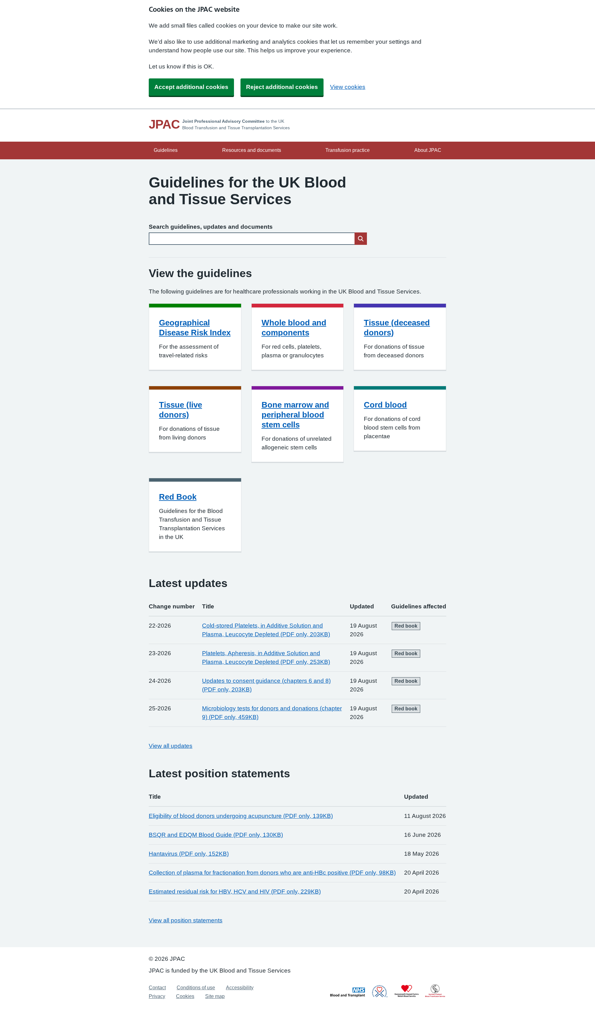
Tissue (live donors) (180, 409)
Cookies (185, 996)
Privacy (157, 996)
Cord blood (385, 404)
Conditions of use (196, 987)
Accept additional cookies (191, 87)
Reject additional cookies (282, 87)
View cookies (347, 87)
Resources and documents (251, 150)
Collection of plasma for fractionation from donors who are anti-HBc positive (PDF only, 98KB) (272, 872)
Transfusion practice (347, 150)
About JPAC (427, 150)
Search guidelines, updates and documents (211, 226)
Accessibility (239, 987)
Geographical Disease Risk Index (195, 327)
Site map (215, 996)
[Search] (361, 238)
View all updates (170, 746)
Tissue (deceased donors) (397, 327)
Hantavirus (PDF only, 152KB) (189, 853)
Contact (157, 987)
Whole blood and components (294, 327)
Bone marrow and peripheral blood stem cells (295, 414)
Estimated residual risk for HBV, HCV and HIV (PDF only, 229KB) (235, 891)
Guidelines (166, 150)
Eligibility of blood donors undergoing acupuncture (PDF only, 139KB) (241, 816)
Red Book (177, 496)
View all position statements (186, 920)
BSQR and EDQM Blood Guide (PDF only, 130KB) (216, 835)
